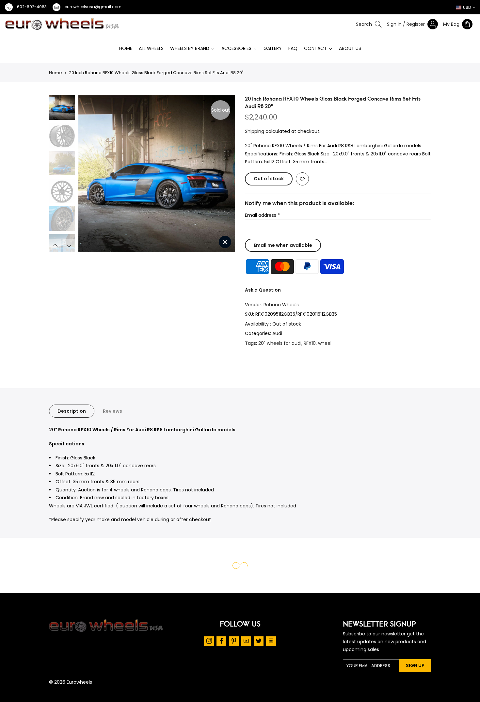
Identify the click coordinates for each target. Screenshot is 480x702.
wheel (324, 343)
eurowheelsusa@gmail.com (93, 6)
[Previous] (62, 173)
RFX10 (310, 343)
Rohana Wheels (281, 304)
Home (55, 73)
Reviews (112, 411)
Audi (277, 333)
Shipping (254, 131)
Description (71, 411)
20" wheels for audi (279, 343)
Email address (262, 215)
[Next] (231, 173)
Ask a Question (263, 290)
